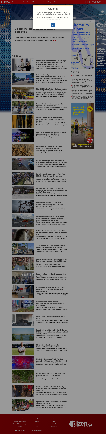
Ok (53, 25)
